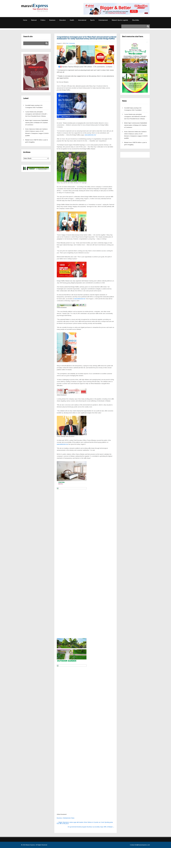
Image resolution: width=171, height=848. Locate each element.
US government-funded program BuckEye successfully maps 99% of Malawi (91, 827)
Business (52, 20)
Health (72, 20)
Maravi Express (30, 845)
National (34, 20)
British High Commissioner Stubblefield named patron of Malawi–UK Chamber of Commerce (36, 123)
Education (62, 20)
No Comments (70, 43)
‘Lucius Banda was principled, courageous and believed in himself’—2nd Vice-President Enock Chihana (36, 114)
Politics (43, 20)
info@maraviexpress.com (142, 845)
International (82, 20)
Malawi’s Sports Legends (120, 20)
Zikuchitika (135, 20)
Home (25, 20)
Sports (92, 20)
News (72, 818)
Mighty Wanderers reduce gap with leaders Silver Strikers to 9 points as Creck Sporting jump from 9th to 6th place (85, 823)
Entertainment (103, 20)
